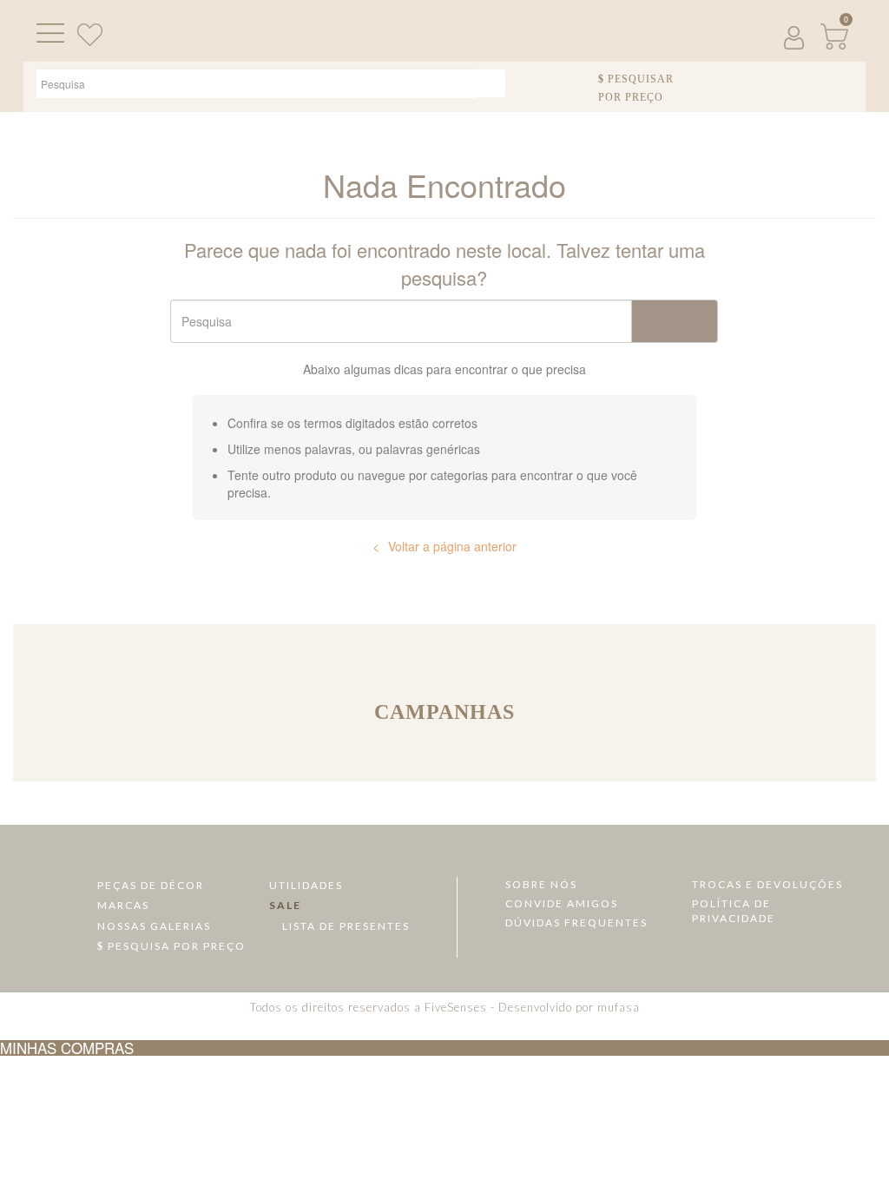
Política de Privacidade (733, 911)
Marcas (123, 905)
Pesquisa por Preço (175, 945)
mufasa (618, 1007)
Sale (285, 905)
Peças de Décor (150, 885)
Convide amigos (561, 903)
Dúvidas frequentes (576, 922)
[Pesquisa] (490, 83)
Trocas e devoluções (767, 884)
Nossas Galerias (154, 925)
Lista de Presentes (344, 925)
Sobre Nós (541, 884)
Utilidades (306, 885)
